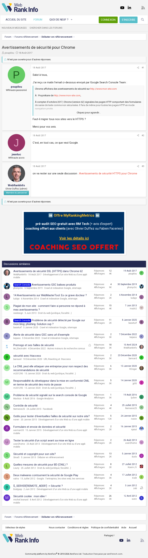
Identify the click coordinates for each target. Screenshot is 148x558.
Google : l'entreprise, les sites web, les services (60, 478)
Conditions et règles (78, 527)
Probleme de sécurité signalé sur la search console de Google (50, 395)
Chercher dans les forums (46, 27)
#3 (143, 166)
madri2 (133, 308)
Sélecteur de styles (15, 527)
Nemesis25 (19, 409)
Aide (123, 527)
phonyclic (18, 288)
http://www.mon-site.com (103, 88)
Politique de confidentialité (105, 527)
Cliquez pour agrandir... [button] (89, 112)
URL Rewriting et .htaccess (57, 359)
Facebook (48, 409)
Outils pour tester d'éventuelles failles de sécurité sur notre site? (51, 416)
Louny (16, 468)
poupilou (9, 52)
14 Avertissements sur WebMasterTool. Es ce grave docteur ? (50, 295)
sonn (134, 499)
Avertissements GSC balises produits (54, 284)
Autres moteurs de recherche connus (66, 348)
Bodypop (17, 489)
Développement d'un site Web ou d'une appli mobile (64, 419)
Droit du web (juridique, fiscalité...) (55, 313)
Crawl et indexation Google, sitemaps (62, 288)
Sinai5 (16, 457)
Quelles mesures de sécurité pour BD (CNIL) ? (40, 464)
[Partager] (138, 68)
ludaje (16, 298)
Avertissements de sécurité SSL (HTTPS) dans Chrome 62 (48, 271)
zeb (135, 488)
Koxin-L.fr (132, 467)
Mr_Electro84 (19, 348)
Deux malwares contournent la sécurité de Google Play (45, 475)
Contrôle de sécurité (25, 405)
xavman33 (18, 430)
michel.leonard (20, 499)
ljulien (134, 397)
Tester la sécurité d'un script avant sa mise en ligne (43, 440)
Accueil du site (16, 19)
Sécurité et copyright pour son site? (34, 454)
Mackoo (17, 398)
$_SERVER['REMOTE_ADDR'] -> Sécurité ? (38, 485)
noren (16, 419)
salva (16, 478)
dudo (134, 456)
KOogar (133, 369)
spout (134, 429)
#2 (143, 135)
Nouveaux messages (14, 27)
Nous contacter (57, 527)
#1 (143, 67)
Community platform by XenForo (53, 554)
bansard (17, 359)
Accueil (133, 527)
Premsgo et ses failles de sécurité (33, 345)
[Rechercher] (142, 19)
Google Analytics (45, 398)
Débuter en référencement (51, 457)
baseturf (17, 327)
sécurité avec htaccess (27, 355)
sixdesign (18, 313)
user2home (19, 444)
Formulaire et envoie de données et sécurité (39, 426)
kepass (17, 338)
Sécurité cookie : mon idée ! (29, 496)
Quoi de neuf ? (58, 19)
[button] (72, 19)
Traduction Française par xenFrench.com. (102, 554)
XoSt (134, 478)
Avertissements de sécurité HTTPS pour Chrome (108, 173)
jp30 (135, 383)
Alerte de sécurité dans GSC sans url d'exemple (41, 334)
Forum (38, 19)
